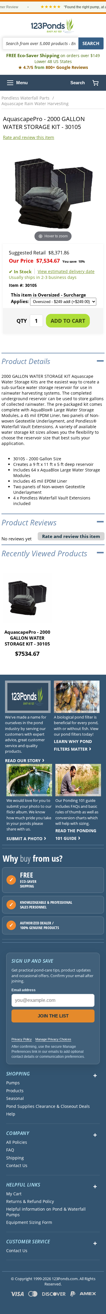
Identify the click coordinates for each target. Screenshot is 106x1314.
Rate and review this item (28, 137)
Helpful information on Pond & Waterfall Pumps (46, 1212)
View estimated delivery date (66, 271)
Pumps (13, 1082)
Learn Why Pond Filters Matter (73, 745)
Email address (23, 990)
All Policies (16, 1142)
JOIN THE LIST (53, 1015)
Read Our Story (23, 760)
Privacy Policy (21, 1039)
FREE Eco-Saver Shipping (53, 58)
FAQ (10, 1150)
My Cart (13, 1193)
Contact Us (16, 1165)
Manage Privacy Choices (53, 1039)
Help (10, 1114)
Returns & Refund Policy (30, 1201)
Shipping (15, 1158)
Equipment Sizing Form (29, 1222)
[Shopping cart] (95, 82)
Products (15, 1090)
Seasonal (15, 1098)
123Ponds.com (53, 25)
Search (77, 82)
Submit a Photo (24, 838)
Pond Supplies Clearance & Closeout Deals (48, 1106)
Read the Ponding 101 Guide (75, 834)
